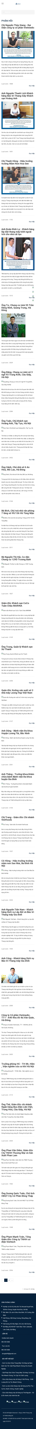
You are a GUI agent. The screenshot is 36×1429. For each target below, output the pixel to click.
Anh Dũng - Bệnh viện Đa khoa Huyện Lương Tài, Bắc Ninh (17, 732)
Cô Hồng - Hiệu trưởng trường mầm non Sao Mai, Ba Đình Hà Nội (17, 863)
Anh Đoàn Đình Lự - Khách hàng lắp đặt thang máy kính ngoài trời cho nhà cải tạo (17, 232)
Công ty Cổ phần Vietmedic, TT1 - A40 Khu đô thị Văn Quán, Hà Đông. (17, 1018)
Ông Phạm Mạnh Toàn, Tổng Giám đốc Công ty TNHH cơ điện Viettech (16, 1239)
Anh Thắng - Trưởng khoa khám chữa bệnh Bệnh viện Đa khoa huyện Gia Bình (17, 777)
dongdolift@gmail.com (9, 1353)
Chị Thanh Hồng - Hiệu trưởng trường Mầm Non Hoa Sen (17, 162)
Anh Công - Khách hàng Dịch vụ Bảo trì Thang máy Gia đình (17, 959)
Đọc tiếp (32, 86)
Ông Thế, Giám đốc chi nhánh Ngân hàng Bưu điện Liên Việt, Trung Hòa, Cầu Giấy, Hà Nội (17, 1107)
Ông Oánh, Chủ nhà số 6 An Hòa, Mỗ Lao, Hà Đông (15, 468)
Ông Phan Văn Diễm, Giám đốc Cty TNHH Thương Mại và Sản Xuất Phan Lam (17, 1153)
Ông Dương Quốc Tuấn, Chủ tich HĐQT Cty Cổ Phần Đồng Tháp (17, 1194)
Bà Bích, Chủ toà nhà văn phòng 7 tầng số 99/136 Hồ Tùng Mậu (17, 512)
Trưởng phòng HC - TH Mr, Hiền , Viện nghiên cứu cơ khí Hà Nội (18, 1065)
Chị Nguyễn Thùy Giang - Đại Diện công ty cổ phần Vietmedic (17, 26)
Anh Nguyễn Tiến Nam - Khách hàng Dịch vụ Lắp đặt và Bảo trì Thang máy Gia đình (17, 912)
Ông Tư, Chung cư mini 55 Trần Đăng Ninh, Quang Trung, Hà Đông (17, 308)
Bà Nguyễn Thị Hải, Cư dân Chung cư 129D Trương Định (16, 558)
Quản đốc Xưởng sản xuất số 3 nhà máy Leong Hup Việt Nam (17, 691)
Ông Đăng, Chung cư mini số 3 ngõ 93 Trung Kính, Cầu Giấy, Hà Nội (17, 375)
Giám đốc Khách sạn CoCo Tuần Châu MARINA (15, 604)
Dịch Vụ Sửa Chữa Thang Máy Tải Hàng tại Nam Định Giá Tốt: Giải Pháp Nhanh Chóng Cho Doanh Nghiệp (16, 1366)
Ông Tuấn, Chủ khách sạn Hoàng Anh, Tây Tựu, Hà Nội (16, 422)
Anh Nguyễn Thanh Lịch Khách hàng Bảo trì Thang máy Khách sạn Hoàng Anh (17, 96)
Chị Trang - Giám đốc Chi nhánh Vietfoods (17, 818)
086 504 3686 (5, 1342)
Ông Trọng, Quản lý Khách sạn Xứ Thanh (17, 648)
